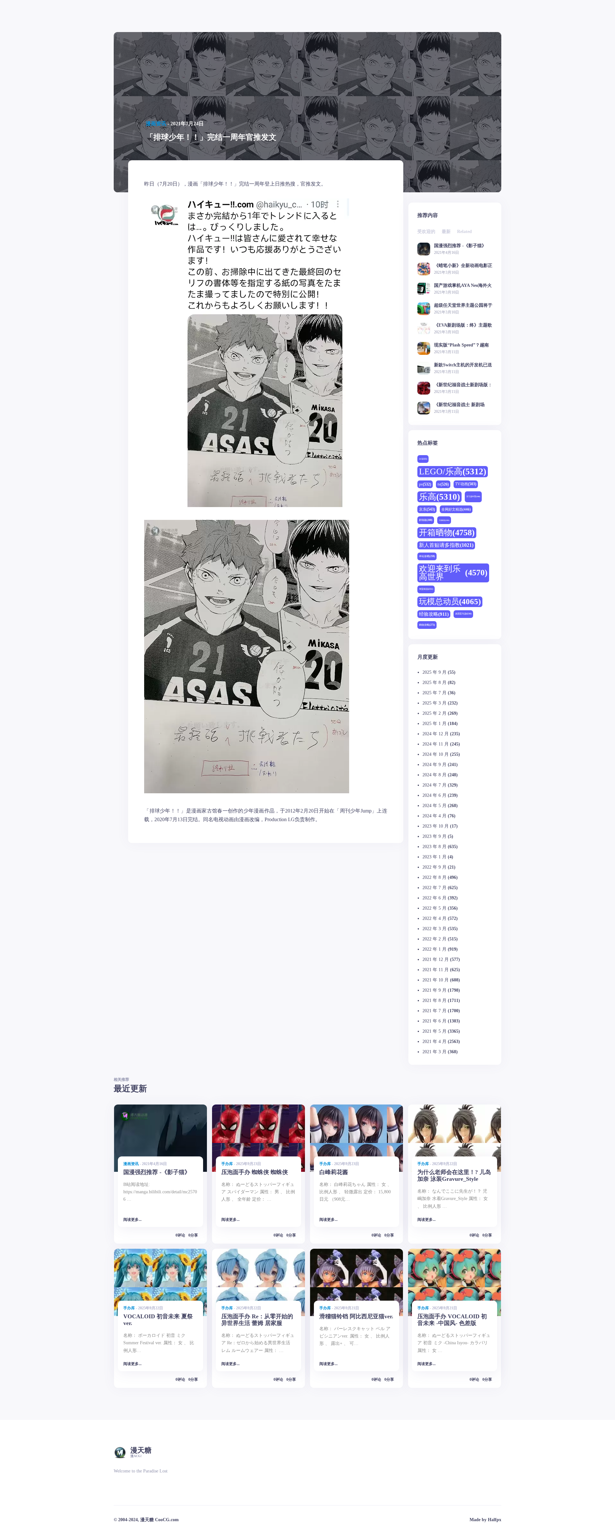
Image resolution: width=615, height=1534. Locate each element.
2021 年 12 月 (435, 959)
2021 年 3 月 (434, 1051)
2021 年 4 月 (434, 1041)
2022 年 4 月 (434, 918)
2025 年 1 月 (434, 723)
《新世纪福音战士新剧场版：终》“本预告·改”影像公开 (463, 384)
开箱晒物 (447, 532)
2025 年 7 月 (434, 692)
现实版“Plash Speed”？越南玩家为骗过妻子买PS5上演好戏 (462, 345)
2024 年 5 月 (434, 805)
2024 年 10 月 (435, 754)
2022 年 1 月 (434, 949)
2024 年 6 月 (434, 795)
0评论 (180, 1235)
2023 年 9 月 (434, 836)
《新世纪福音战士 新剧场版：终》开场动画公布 (459, 404)
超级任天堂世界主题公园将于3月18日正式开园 (463, 305)
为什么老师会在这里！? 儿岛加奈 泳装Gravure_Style (454, 1175)
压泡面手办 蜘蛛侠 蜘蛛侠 (254, 1172)
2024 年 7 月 (434, 785)
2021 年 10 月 (435, 980)
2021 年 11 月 (435, 969)
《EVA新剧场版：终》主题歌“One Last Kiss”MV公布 (463, 325)
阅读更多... (132, 1219)
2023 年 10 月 (435, 826)
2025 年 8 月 (434, 682)
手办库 (227, 1164)
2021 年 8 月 (434, 1000)
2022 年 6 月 (434, 898)
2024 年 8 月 (434, 774)
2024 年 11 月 (435, 744)
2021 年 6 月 (434, 1021)
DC (423, 459)
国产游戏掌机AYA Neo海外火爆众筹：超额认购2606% (463, 285)
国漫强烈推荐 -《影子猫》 (460, 245)
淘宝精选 (426, 589)
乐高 (439, 497)
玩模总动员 (450, 601)
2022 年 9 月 (434, 867)
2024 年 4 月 (434, 815)
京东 (427, 509)
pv (425, 484)
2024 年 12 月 (435, 733)
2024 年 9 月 (434, 764)
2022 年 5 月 (434, 908)
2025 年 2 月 (434, 713)
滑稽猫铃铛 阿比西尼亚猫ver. (356, 1316)
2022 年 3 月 (434, 928)
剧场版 (425, 520)
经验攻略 (434, 614)
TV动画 (465, 484)
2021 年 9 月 (434, 990)
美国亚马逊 (463, 614)
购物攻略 (427, 624)
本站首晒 (427, 556)
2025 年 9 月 (434, 672)
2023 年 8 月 (434, 846)
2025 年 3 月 (434, 703)
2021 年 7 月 (434, 1010)
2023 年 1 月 (434, 857)
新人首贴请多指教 (446, 545)
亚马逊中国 (473, 496)
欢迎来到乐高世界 (453, 573)
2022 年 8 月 (434, 877)
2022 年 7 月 (434, 887)
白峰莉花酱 (333, 1172)
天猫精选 (444, 520)
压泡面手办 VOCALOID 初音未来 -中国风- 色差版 (452, 1319)
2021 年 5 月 (434, 1031)
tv (443, 484)
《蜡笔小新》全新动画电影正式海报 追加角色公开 (463, 265)
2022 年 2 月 (434, 939)
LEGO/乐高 (452, 471)
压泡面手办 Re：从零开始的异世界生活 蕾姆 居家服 (257, 1319)
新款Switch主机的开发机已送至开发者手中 (463, 365)
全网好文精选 (456, 509)
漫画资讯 (156, 123)
